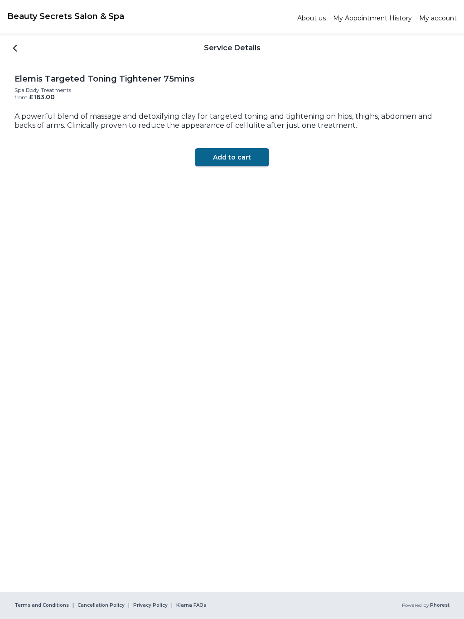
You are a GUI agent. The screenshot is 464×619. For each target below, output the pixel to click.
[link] (148, 16)
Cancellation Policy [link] (101, 605)
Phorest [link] (440, 605)
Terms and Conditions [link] (41, 605)
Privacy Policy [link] (150, 605)
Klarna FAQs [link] (191, 605)
